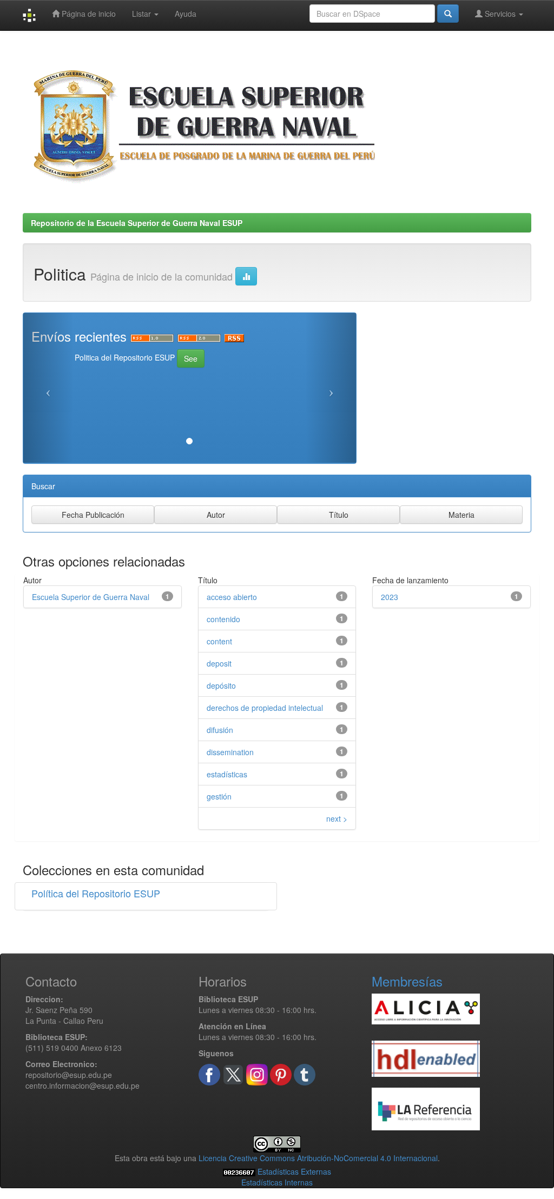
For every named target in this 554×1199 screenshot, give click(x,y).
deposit (219, 663)
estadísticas (227, 774)
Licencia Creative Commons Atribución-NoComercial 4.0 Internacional (318, 1158)
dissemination (230, 752)
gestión (219, 796)
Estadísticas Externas (294, 1171)
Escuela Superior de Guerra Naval (90, 596)
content (219, 641)
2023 (389, 596)
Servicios (500, 13)
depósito (221, 685)
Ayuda (185, 13)
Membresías (407, 980)
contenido (223, 619)
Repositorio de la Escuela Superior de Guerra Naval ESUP (136, 222)
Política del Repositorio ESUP (95, 893)
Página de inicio (88, 13)
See (190, 358)
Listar (142, 13)
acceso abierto (232, 596)
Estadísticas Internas (277, 1182)
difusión (220, 729)
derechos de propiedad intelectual (265, 707)
